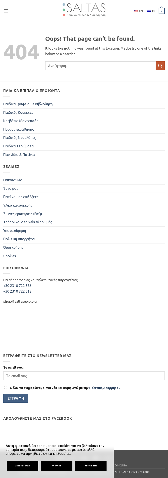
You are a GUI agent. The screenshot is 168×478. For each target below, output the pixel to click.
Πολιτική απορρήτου (19, 239)
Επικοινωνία (12, 180)
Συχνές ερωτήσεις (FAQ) (22, 214)
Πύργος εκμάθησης (18, 129)
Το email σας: (13, 367)
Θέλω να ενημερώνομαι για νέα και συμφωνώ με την (65, 388)
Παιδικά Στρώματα (18, 146)
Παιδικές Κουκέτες (18, 112)
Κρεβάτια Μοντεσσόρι (21, 121)
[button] (6, 10)
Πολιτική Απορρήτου (105, 388)
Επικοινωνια (118, 465)
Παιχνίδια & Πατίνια (19, 155)
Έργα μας (10, 188)
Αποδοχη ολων (22, 466)
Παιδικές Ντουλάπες (19, 138)
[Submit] (160, 65)
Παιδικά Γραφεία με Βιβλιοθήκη (28, 104)
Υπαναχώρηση (14, 231)
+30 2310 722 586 (17, 286)
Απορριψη (56, 466)
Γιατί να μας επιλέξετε (20, 197)
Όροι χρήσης (13, 247)
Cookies (9, 256)
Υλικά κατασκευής (17, 205)
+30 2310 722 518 (17, 291)
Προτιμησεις (91, 466)
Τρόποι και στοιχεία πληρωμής (27, 222)
